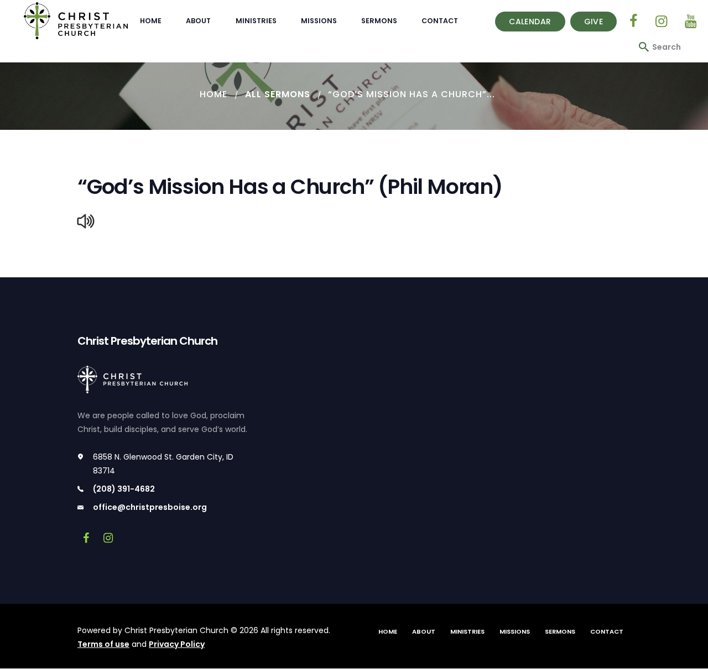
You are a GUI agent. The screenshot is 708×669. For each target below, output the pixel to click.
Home (213, 94)
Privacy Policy (177, 644)
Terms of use (103, 644)
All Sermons (277, 94)
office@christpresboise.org (150, 507)
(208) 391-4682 (124, 488)
